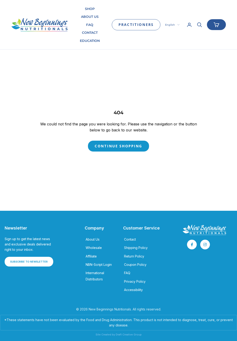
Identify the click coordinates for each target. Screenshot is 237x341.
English (170, 24)
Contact (90, 33)
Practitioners (136, 24)
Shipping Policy (136, 248)
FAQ (89, 25)
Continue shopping (118, 146)
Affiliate (91, 256)
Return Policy (134, 256)
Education (90, 41)
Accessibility (133, 290)
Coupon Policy (135, 265)
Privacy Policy (135, 281)
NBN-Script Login (99, 265)
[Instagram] (205, 244)
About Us (90, 17)
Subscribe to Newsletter (29, 261)
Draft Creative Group (129, 334)
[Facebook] (192, 244)
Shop (90, 9)
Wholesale (94, 248)
